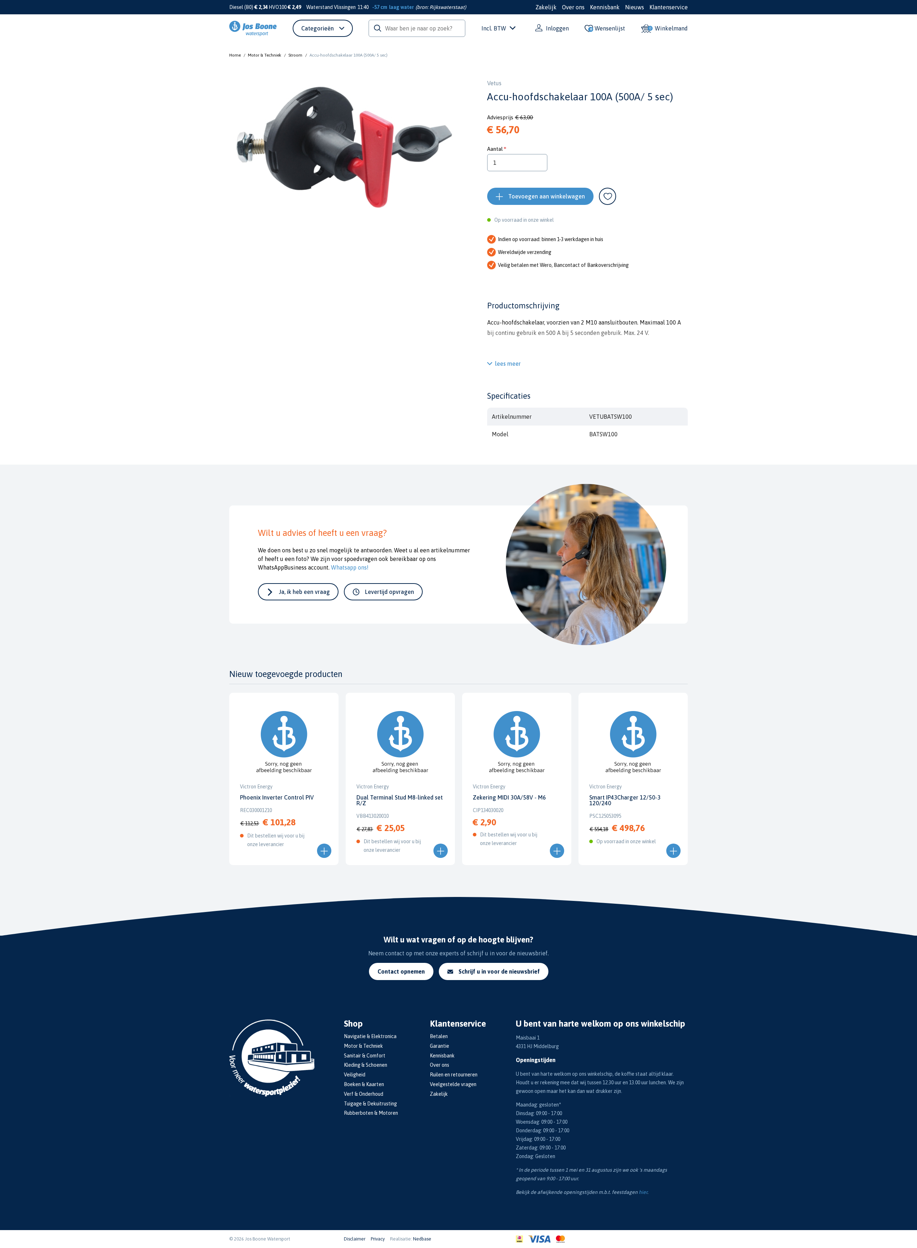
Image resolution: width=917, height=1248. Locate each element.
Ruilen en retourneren (453, 1074)
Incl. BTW (493, 28)
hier (643, 1192)
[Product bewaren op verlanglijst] (607, 196)
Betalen (439, 1036)
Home (235, 55)
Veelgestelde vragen (453, 1084)
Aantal (495, 149)
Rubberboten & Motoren (371, 1113)
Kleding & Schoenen (365, 1065)
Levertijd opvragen (389, 592)
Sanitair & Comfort (364, 1056)
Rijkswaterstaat (447, 7)
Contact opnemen (401, 971)
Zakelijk (546, 7)
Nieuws (634, 7)
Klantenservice (668, 7)
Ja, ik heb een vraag (304, 592)
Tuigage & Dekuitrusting (370, 1104)
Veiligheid (354, 1074)
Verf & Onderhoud (363, 1094)
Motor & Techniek (264, 55)
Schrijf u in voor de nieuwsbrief (499, 971)
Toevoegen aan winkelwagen (546, 196)
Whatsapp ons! (350, 567)
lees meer (508, 363)
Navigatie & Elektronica (370, 1036)
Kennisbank (605, 7)
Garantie (439, 1046)
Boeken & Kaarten (364, 1084)
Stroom (295, 55)
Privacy (378, 1239)
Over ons (573, 7)
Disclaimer (354, 1239)
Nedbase (422, 1239)
